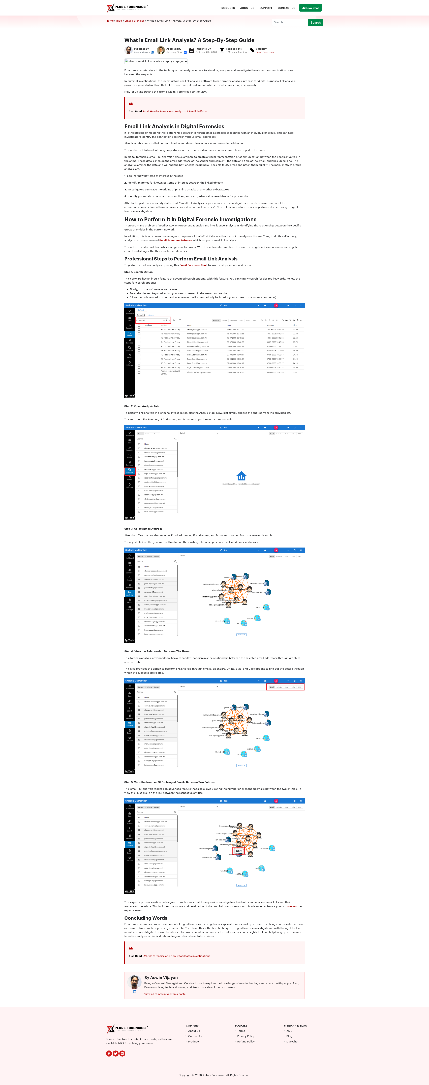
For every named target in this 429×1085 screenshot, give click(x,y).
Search (316, 22)
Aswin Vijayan (142, 52)
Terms (241, 1030)
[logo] (127, 1028)
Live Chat (312, 8)
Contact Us (286, 8)
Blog (289, 1036)
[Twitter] (116, 1053)
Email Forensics (265, 52)
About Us (247, 8)
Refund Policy (246, 1041)
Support (266, 8)
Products (227, 8)
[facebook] (109, 1053)
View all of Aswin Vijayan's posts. (165, 994)
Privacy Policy (246, 1036)
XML (289, 1030)
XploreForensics (213, 1075)
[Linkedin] (122, 1053)
